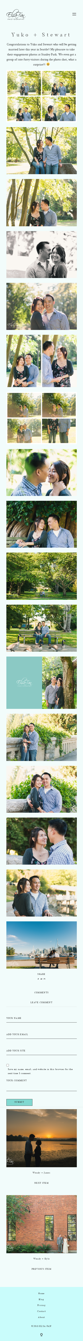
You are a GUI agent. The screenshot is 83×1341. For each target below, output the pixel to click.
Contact (41, 1311)
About (41, 1317)
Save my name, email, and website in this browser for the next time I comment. (40, 1071)
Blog (41, 1300)
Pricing (41, 1305)
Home (41, 1294)
